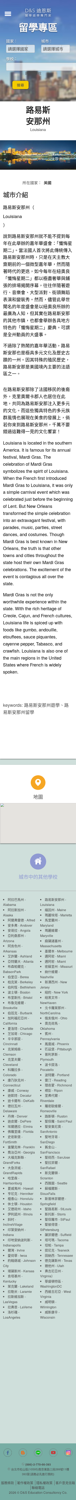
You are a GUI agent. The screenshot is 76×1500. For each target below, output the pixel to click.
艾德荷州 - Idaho (19, 1209)
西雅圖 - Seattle (56, 1183)
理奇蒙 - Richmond (58, 1085)
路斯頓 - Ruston (56, 1116)
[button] (8, 13)
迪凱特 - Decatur (19, 1095)
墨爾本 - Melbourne (59, 951)
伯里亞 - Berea (18, 977)
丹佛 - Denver (17, 1116)
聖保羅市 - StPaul (57, 1219)
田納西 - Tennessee (59, 1255)
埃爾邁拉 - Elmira (20, 1126)
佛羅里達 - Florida (20, 1131)
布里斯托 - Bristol (20, 997)
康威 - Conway (18, 1090)
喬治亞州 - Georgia (21, 1152)
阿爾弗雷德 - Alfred (21, 920)
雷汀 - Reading (55, 1080)
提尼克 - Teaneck (57, 1250)
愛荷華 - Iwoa (17, 1255)
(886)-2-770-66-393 (38, 1464)
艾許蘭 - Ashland (20, 956)
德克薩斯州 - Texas (58, 1260)
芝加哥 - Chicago (20, 1033)
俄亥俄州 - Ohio (56, 1018)
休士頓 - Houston (20, 1204)
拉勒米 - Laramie (20, 1291)
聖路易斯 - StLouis (58, 1209)
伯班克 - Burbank (20, 1013)
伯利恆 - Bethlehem (22, 987)
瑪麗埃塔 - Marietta (58, 915)
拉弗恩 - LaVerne (20, 1307)
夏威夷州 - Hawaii (20, 1188)
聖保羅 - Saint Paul (58, 1121)
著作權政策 (25, 1482)
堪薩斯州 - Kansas (21, 1271)
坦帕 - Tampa (54, 1245)
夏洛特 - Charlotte (20, 1028)
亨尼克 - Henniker (20, 1193)
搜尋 (20, 84)
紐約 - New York (56, 992)
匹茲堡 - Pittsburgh (58, 1049)
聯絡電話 (38, 1487)
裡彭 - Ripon (54, 1090)
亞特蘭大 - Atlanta (20, 961)
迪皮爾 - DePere (19, 1121)
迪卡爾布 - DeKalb (21, 1100)
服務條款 (7, 1482)
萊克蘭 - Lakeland (20, 1286)
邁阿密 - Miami (55, 956)
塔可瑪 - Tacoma (57, 1240)
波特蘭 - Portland (57, 1075)
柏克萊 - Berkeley (20, 982)
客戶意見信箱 (65, 1482)
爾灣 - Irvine (16, 1250)
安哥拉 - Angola (19, 930)
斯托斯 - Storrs (55, 1214)
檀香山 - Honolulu (20, 1198)
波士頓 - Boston (19, 992)
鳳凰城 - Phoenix (57, 1044)
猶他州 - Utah (54, 1265)
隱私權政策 (44, 1482)
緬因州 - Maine (55, 909)
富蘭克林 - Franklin (21, 1147)
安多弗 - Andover (20, 925)
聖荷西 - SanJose (57, 1157)
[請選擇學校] (33, 73)
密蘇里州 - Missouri (59, 966)
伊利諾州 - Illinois (20, 1214)
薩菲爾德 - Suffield (58, 1234)
